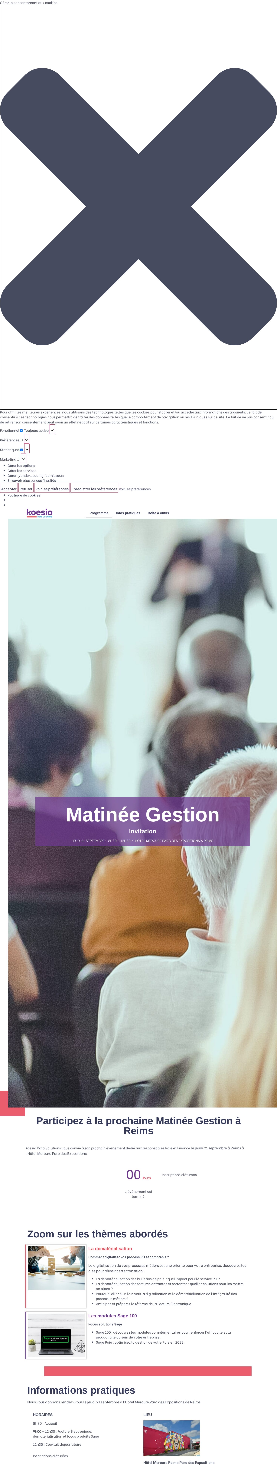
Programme (99, 513)
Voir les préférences (52, 488)
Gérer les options (21, 465)
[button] (138, 207)
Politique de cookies (24, 495)
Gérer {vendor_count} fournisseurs (36, 475)
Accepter (9, 488)
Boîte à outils (158, 513)
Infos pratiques (128, 513)
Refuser (26, 488)
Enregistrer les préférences (94, 488)
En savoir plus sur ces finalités (32, 480)
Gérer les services (22, 470)
